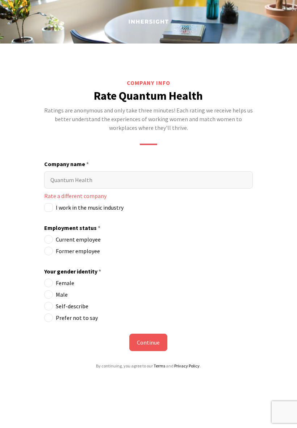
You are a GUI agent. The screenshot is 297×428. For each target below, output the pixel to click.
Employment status (72, 227)
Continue (148, 342)
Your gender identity (72, 271)
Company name (66, 164)
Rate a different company (75, 195)
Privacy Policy (187, 366)
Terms (159, 366)
